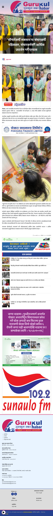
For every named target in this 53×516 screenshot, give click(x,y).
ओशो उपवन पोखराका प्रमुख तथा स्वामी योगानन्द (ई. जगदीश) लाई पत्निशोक (27, 280)
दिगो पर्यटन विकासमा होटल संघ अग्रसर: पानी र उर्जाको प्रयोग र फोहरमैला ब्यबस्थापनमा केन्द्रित (27, 288)
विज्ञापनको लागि (7, 440)
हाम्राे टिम (6, 438)
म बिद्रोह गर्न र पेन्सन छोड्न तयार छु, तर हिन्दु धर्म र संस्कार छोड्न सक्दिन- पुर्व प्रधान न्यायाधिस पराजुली (29, 259)
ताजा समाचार (27, 254)
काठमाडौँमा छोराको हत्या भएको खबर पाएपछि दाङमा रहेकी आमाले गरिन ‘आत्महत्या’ (29, 273)
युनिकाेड (5, 434)
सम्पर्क (5, 436)
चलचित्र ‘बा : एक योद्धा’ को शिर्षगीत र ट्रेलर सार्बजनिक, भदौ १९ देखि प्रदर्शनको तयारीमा (28, 303)
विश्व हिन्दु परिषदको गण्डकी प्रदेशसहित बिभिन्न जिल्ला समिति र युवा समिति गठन (28, 266)
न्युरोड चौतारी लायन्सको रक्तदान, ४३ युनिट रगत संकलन (23, 295)
